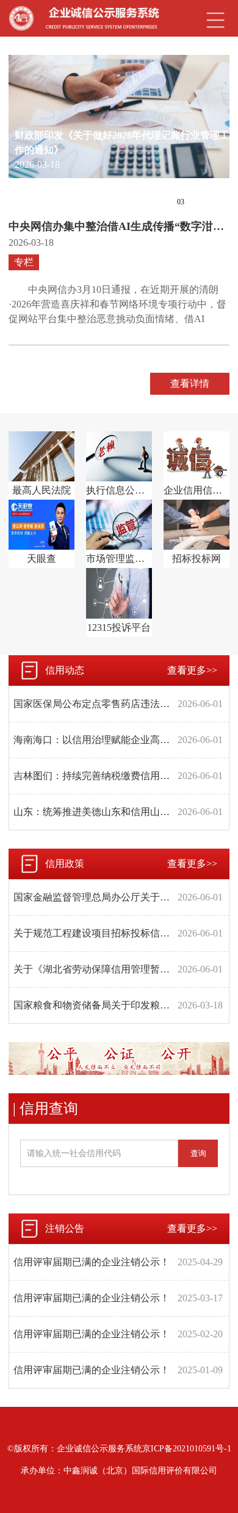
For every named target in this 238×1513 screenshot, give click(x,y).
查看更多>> (192, 670)
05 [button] (214, 202)
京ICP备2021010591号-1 (186, 1448)
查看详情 (189, 383)
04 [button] (197, 202)
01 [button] (146, 202)
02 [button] (163, 202)
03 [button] (180, 202)
